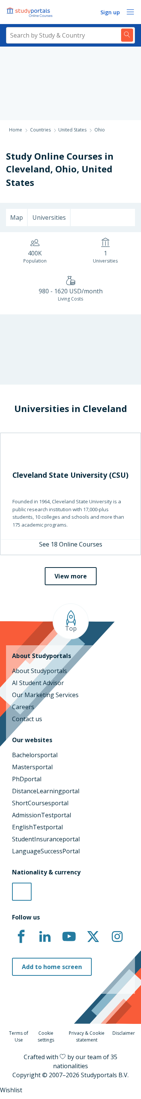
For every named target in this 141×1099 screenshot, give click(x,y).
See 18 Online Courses (70, 544)
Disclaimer (123, 1033)
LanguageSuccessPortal (46, 851)
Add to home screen (52, 967)
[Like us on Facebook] (21, 937)
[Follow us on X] (93, 937)
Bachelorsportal (35, 755)
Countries (40, 130)
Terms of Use (18, 1036)
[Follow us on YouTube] (69, 937)
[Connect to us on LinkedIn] (45, 937)
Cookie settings (46, 1036)
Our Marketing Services (45, 695)
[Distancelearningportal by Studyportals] (30, 12)
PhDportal (26, 779)
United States (72, 130)
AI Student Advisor (38, 683)
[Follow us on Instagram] (117, 937)
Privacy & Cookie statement (87, 1036)
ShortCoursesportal (40, 803)
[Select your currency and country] (22, 892)
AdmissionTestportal (41, 815)
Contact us (27, 719)
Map (16, 217)
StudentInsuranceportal (46, 839)
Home (15, 130)
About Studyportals (39, 671)
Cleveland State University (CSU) (70, 475)
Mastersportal (32, 767)
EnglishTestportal (37, 827)
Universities (49, 217)
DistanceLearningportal (45, 791)
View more (71, 576)
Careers (23, 707)
